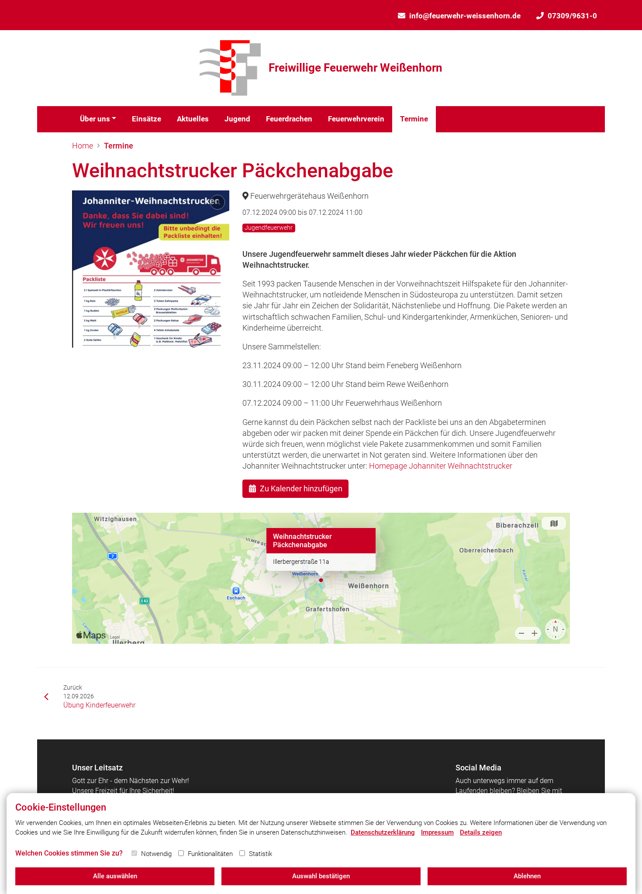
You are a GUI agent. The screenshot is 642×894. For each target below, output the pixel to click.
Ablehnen (527, 876)
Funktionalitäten (210, 854)
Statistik (260, 854)
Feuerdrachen (289, 118)
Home (82, 145)
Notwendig (156, 854)
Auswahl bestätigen (321, 876)
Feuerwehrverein (356, 118)
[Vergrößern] (150, 269)
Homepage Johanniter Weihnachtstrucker (440, 465)
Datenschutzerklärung (383, 832)
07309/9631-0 (572, 15)
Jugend (237, 118)
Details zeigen (481, 832)
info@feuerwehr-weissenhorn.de (465, 15)
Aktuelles (193, 118)
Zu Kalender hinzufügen (301, 488)
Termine (414, 118)
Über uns (95, 118)
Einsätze (146, 118)
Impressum (437, 832)
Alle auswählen (115, 876)
